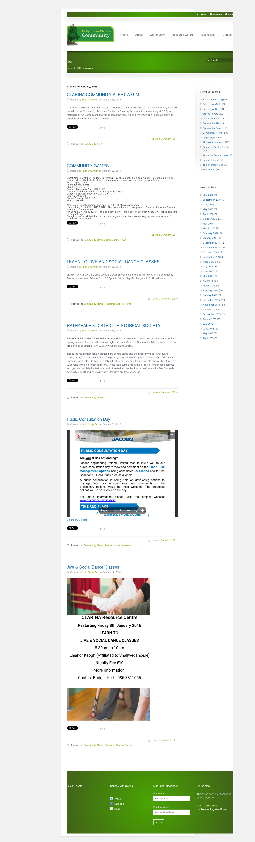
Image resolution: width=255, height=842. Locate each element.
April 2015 (208, 338)
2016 (78, 68)
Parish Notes (210, 137)
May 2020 (208, 195)
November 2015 (211, 304)
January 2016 (210, 295)
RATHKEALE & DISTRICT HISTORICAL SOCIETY (114, 325)
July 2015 (208, 323)
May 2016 (208, 276)
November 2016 (211, 247)
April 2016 (208, 281)
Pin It (102, 127)
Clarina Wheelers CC (214, 118)
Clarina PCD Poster (77, 519)
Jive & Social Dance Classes (93, 567)
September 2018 (212, 199)
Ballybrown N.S (211, 109)
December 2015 (211, 300)
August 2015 (209, 319)
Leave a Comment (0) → (165, 138)
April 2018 (208, 214)
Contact (227, 34)
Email (230, 14)
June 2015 (208, 328)
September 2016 (212, 257)
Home (124, 34)
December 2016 (211, 242)
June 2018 (208, 204)
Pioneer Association (213, 142)
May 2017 (208, 223)
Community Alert (92, 143)
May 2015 (208, 333)
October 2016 (210, 252)
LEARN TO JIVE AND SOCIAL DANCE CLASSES (113, 261)
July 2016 (208, 266)
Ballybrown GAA (211, 104)
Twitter (203, 14)
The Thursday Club (213, 164)
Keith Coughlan (90, 99)
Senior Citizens (211, 160)
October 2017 (210, 218)
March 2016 (209, 285)
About (139, 34)
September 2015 (212, 314)
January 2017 (210, 237)
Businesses (208, 34)
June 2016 (208, 271)
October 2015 (210, 309)
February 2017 (210, 233)
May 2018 (208, 209)
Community (157, 34)
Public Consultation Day (88, 419)
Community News (116, 239)
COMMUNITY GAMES (88, 165)
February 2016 (210, 290)
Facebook (217, 14)
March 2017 (209, 228)
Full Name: (159, 793)
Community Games (94, 239)
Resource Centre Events (118, 745)
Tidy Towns (209, 169)
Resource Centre (183, 34)
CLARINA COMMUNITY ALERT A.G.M (103, 94)
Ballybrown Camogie (214, 99)
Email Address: (161, 807)
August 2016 (209, 261)
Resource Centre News (118, 303)
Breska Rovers (210, 113)
